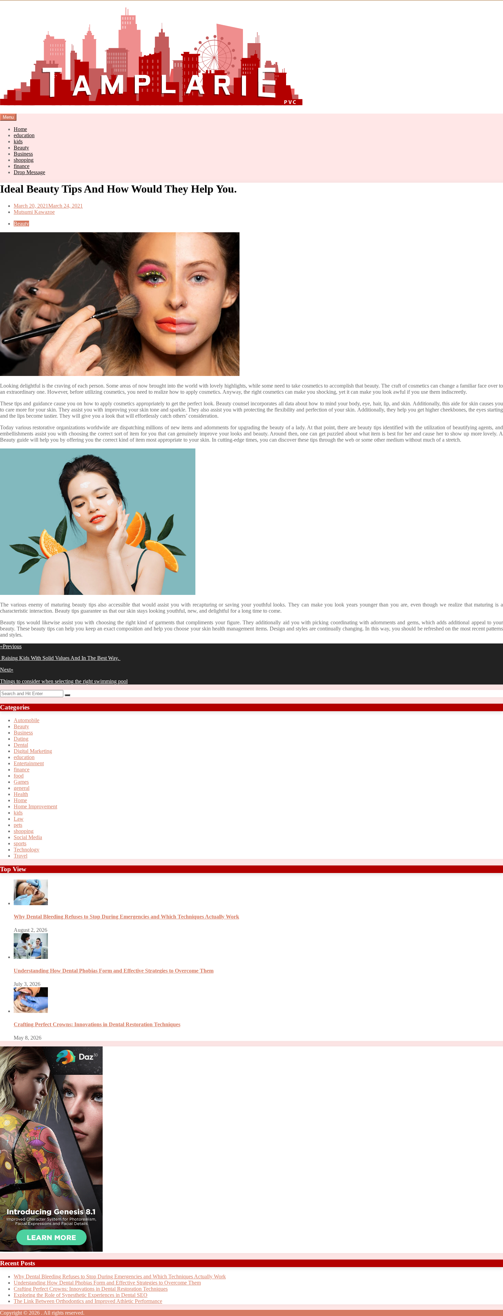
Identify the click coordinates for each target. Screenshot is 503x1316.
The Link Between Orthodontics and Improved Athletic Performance (88, 1301)
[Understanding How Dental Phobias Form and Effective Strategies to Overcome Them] (31, 957)
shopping (24, 160)
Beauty (21, 148)
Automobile (26, 720)
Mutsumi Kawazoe (34, 212)
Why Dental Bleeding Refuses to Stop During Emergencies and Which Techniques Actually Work (126, 917)
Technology (26, 849)
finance (21, 166)
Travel (20, 856)
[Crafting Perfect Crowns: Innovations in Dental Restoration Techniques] (31, 1011)
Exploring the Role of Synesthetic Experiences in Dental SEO (80, 1295)
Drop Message (29, 172)
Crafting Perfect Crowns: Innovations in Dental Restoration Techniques (97, 1024)
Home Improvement (35, 806)
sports (20, 843)
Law (19, 819)
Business (23, 154)
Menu (8, 117)
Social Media (28, 837)
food (19, 776)
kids (18, 141)
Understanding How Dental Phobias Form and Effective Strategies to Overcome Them (114, 971)
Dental (21, 745)
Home (20, 129)
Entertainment (29, 763)
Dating (21, 739)
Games (21, 782)
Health (21, 794)
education (24, 135)
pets (18, 825)
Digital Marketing (33, 751)
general (21, 788)
